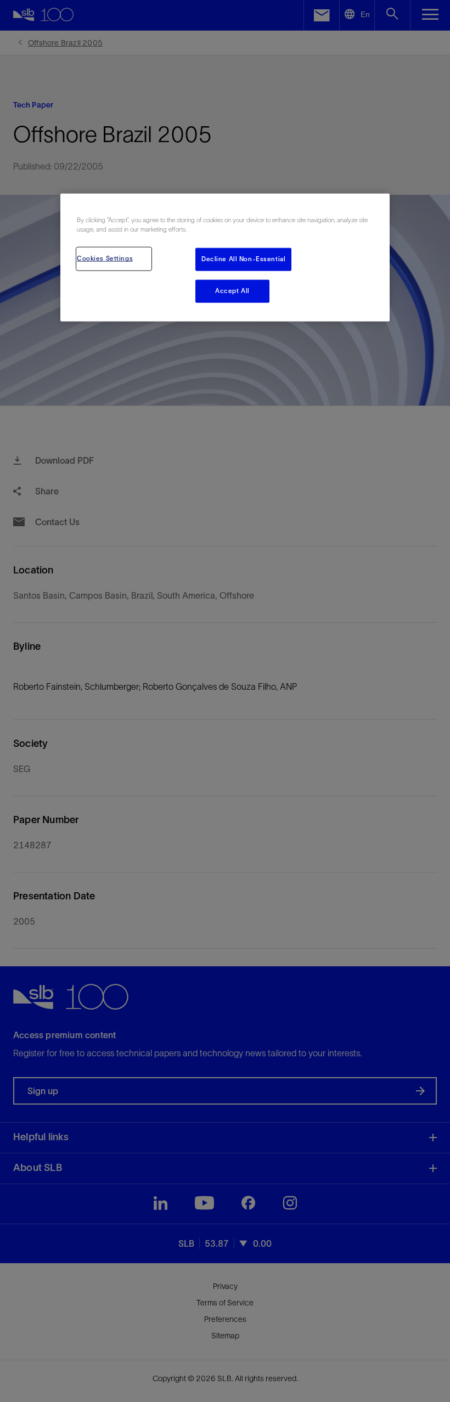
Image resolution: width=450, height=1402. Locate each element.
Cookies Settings (105, 258)
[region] (225, 258)
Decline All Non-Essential (243, 259)
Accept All (232, 291)
